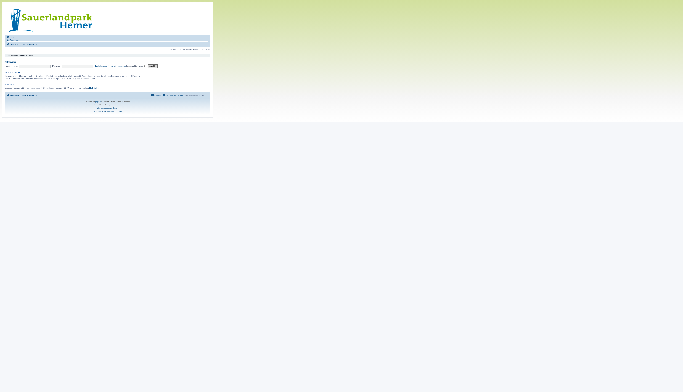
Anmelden (10, 62)
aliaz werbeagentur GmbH (107, 108)
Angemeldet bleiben (135, 66)
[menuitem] (10, 37)
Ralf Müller (94, 88)
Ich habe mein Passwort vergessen (110, 66)
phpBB (98, 102)
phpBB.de (120, 105)
